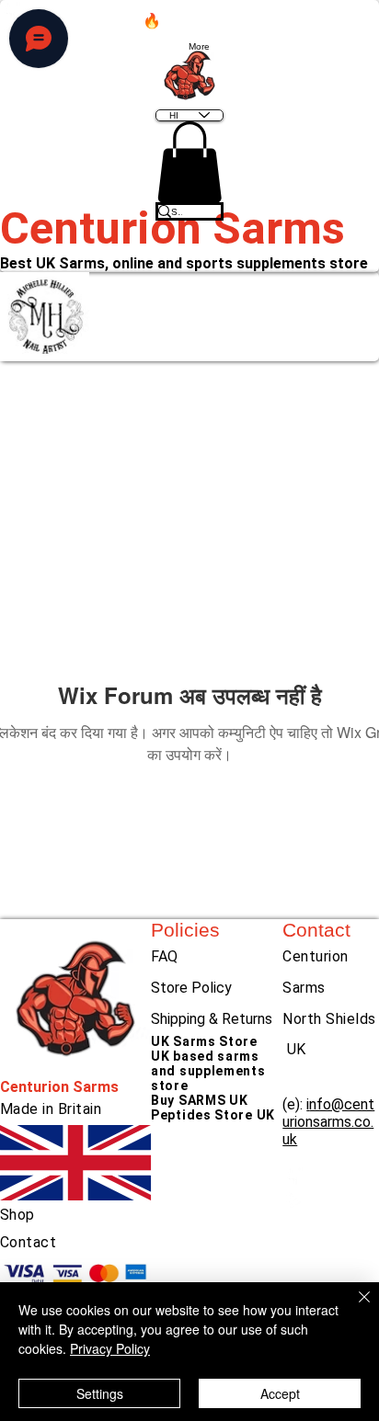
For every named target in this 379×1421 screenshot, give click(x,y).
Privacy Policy (110, 1348)
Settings (99, 1393)
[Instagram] (330, 1197)
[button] (189, 161)
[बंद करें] (353, 1308)
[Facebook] (330, 1176)
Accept (280, 1393)
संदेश (235, 317)
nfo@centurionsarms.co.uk (328, 1122)
